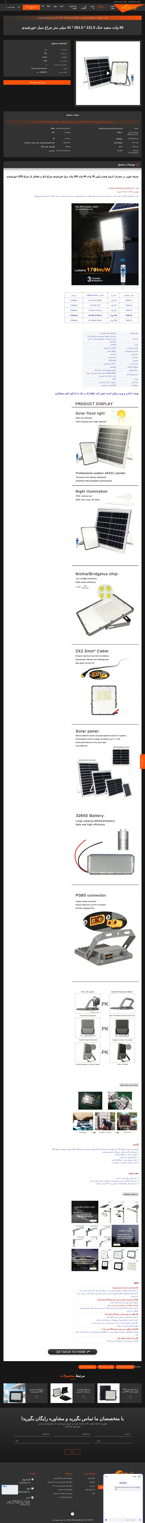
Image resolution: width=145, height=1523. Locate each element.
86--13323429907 (24, 1483)
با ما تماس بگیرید (73, 7)
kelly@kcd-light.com (119, 1)
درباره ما (92, 7)
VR (43, 6)
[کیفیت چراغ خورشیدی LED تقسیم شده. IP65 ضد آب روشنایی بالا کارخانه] (108, 1393)
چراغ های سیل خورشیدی (88, 17)
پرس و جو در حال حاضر (31, 7)
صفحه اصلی (112, 7)
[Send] (106, 1520)
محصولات (101, 6)
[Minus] (106, 1476)
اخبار (61, 6)
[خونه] (106, 18)
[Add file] (140, 1520)
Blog (48, 6)
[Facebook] (6, 2)
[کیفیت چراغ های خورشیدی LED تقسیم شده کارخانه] (14, 1393)
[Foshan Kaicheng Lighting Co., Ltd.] (129, 7)
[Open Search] (18, 7)
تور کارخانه (83, 7)
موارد (55, 6)
